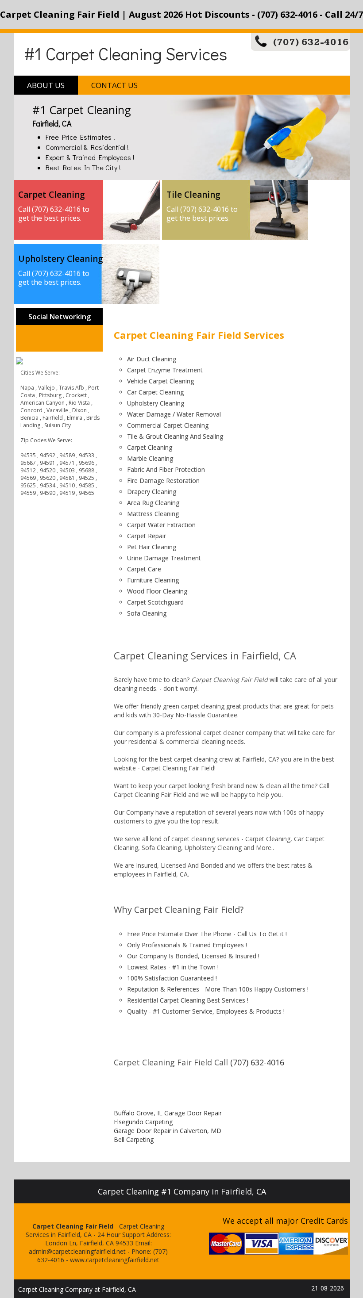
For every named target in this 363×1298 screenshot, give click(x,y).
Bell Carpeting (134, 1139)
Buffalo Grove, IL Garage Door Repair (168, 1113)
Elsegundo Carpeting (143, 1122)
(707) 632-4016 (311, 42)
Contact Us (114, 85)
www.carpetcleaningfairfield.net (114, 1260)
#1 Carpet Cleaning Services (125, 53)
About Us (46, 85)
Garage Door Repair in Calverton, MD (167, 1130)
